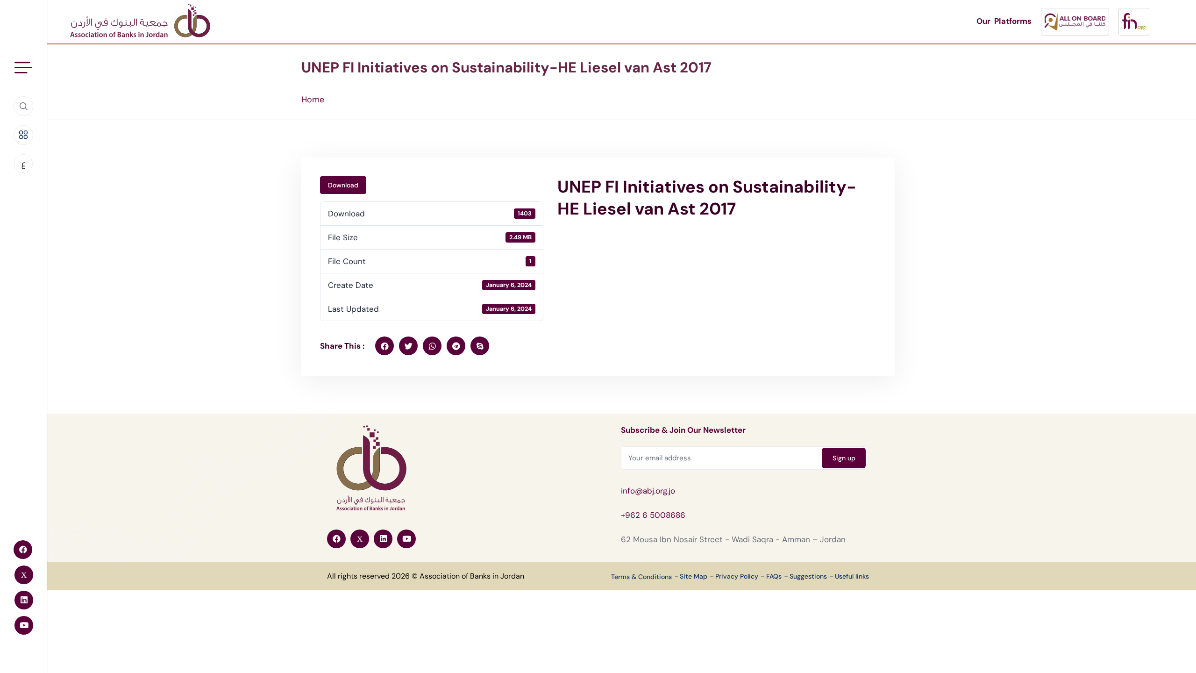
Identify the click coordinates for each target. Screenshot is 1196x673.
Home (312, 99)
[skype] (479, 345)
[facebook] (384, 345)
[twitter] (408, 345)
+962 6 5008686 (653, 515)
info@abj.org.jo (648, 491)
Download (343, 185)
